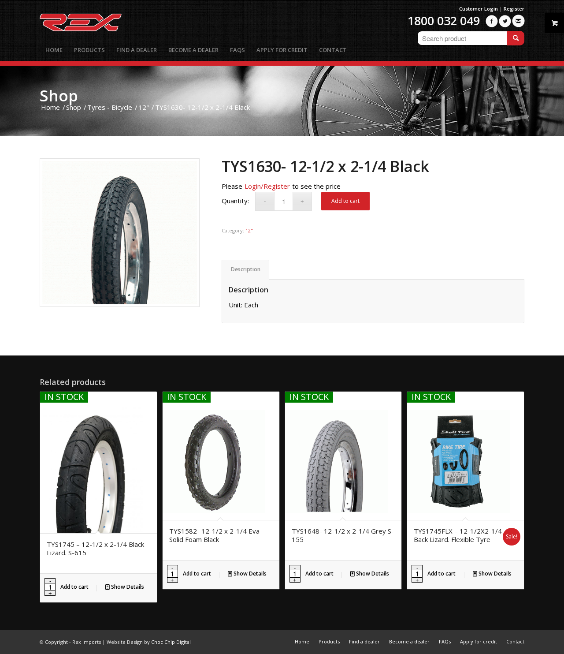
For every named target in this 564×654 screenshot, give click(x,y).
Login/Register (267, 186)
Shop (59, 95)
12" (249, 230)
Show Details (127, 586)
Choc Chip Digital (171, 642)
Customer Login (478, 8)
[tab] (245, 270)
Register (514, 8)
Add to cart (345, 201)
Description (245, 269)
